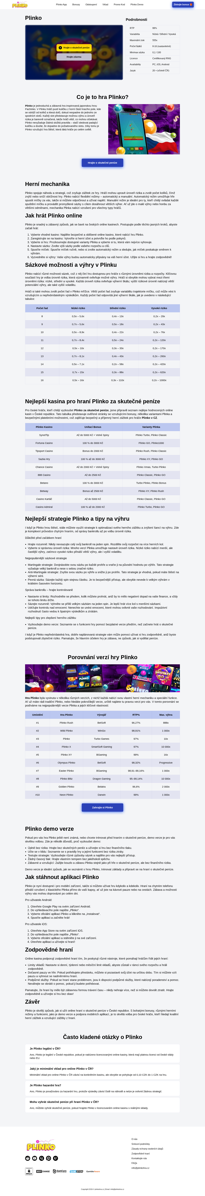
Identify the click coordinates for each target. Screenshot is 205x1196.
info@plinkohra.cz (140, 1168)
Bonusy (76, 4)
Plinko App (61, 4)
